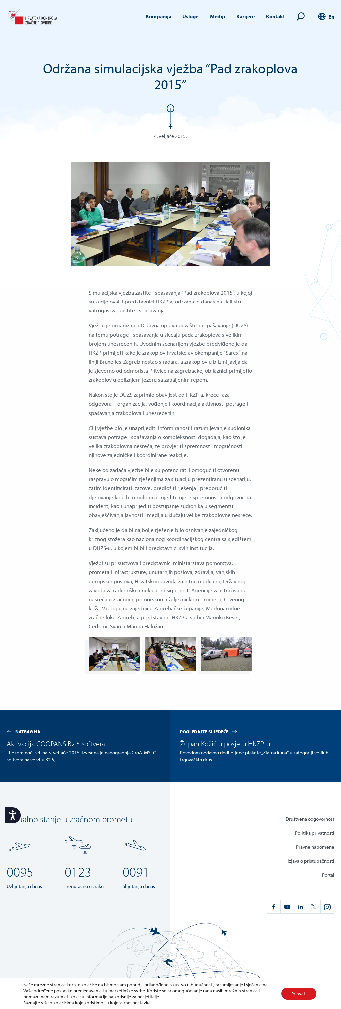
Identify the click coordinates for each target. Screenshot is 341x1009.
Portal (328, 875)
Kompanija (158, 16)
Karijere (245, 16)
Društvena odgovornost (310, 819)
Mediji (217, 16)
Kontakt (275, 16)
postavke (141, 1003)
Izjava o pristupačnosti (311, 861)
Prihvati (298, 994)
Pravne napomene (315, 847)
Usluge (190, 16)
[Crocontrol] (32, 16)
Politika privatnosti (314, 833)
